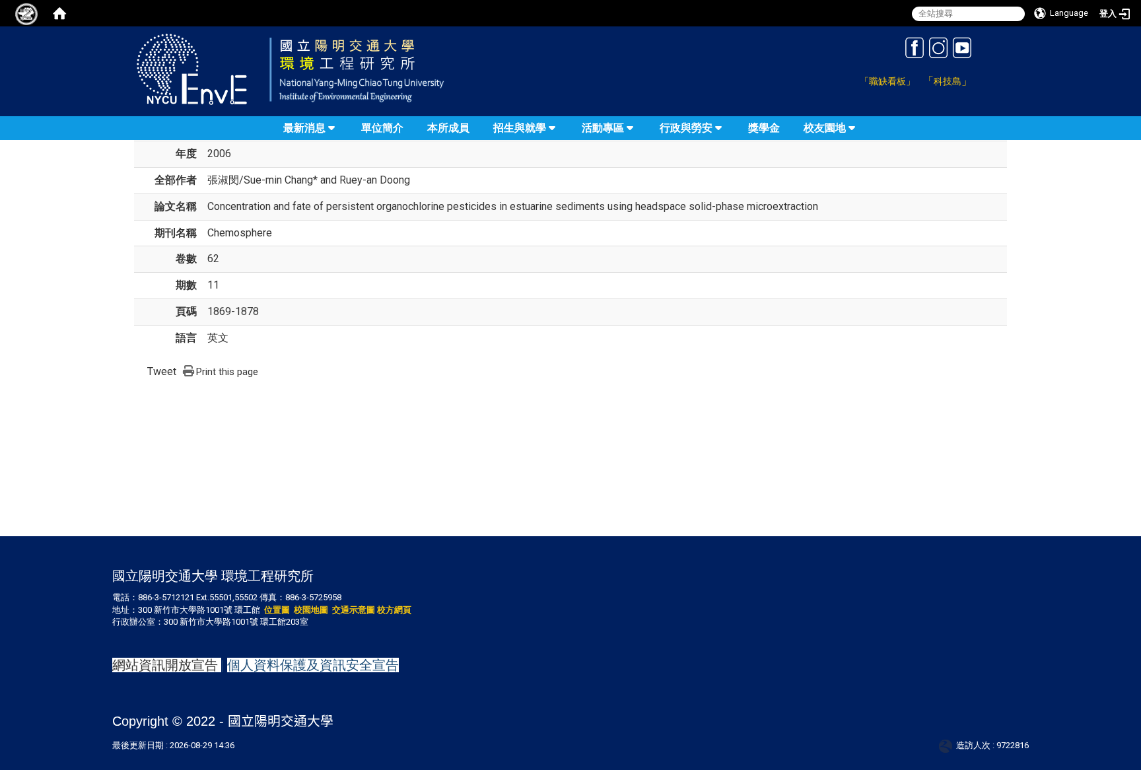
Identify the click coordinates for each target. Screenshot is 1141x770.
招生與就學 (519, 128)
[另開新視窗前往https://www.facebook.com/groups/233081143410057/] (914, 47)
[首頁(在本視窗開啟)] (59, 13)
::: (847, 43)
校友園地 (825, 128)
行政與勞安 (686, 128)
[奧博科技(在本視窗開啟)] (948, 745)
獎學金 (764, 128)
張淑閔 (223, 180)
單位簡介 (382, 128)
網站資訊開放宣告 (165, 665)
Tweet (161, 371)
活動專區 (603, 128)
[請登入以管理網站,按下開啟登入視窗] (26, 13)
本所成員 (448, 128)
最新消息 (304, 128)
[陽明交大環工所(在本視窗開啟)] (325, 69)
